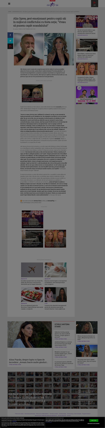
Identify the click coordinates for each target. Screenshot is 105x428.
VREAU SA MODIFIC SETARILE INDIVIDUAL (94, 423)
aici (6, 424)
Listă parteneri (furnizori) (49, 422)
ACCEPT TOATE (93, 420)
